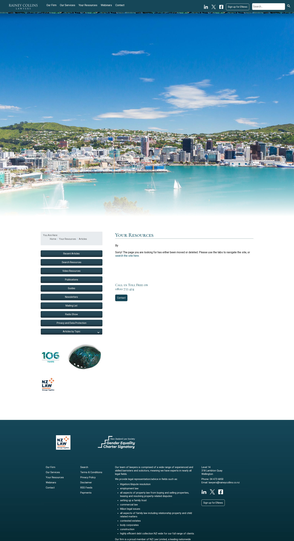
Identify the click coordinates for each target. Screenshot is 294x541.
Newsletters (71, 297)
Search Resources (71, 262)
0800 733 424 (124, 289)
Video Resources (71, 271)
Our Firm (51, 5)
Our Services (67, 5)
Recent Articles (71, 253)
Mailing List (71, 305)
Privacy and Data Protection (71, 323)
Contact (119, 5)
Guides (71, 288)
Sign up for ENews (237, 6)
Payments (86, 492)
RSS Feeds (86, 487)
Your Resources (88, 5)
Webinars (106, 5)
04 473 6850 (216, 479)
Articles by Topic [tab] (71, 331)
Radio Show (71, 314)
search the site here (127, 255)
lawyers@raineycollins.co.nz (224, 482)
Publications (71, 279)
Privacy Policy (88, 477)
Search (84, 467)
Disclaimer (86, 482)
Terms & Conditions (91, 472)
